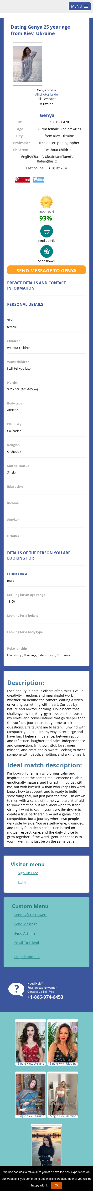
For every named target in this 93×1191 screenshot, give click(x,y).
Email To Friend (26, 942)
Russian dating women (42, 988)
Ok (56, 1185)
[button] (22, 180)
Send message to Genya (46, 270)
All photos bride (46, 94)
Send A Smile (24, 933)
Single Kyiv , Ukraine (63, 1064)
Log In (22, 882)
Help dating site (27, 956)
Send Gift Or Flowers (30, 914)
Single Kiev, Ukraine (31, 1064)
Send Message (25, 924)
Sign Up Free (28, 873)
